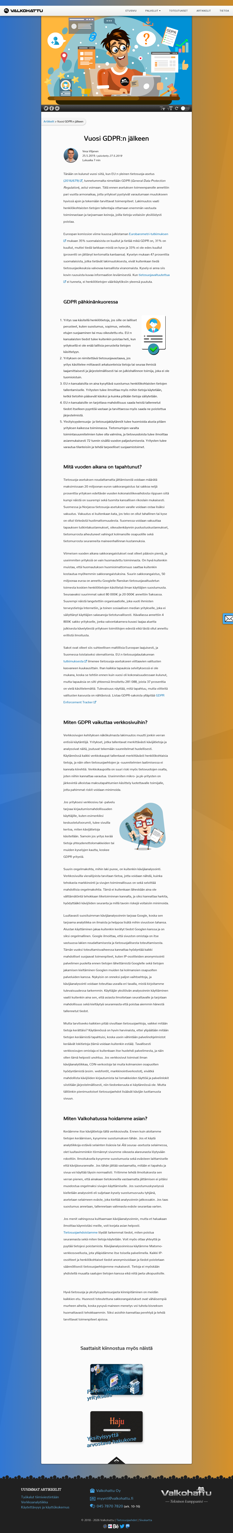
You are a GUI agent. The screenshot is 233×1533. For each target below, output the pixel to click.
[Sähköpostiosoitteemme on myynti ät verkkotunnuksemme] (111, 1498)
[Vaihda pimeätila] (185, 108)
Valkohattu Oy (108, 1490)
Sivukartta (145, 1520)
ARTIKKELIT (204, 11)
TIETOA (224, 11)
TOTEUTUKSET (178, 11)
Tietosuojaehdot (126, 1520)
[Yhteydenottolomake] (228, 618)
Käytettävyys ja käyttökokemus (45, 1507)
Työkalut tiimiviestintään (40, 1497)
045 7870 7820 (110, 1506)
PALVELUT (152, 11)
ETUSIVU (131, 11)
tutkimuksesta (73, 661)
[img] (160, 11)
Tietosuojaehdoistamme (80, 1232)
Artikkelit (49, 121)
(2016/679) (71, 180)
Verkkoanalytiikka (34, 1502)
